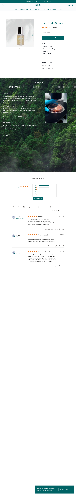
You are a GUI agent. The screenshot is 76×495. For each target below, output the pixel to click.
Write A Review (38, 198)
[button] (32, 34)
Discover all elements (37, 166)
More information (47, 490)
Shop (15, 9)
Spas (60, 9)
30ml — (46, 32)
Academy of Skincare (50, 9)
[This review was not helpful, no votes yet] (62, 229)
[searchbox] (17, 207)
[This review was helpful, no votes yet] (59, 246)
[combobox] (32, 207)
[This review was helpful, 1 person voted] (59, 229)
